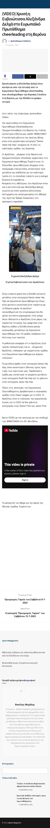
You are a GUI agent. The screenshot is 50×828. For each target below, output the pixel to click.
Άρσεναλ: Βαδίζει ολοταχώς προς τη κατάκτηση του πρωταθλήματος (31, 798)
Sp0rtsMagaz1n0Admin (20, 41)
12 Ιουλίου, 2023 (11, 45)
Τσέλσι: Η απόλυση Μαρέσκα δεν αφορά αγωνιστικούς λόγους (31, 785)
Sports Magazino (14, 823)
